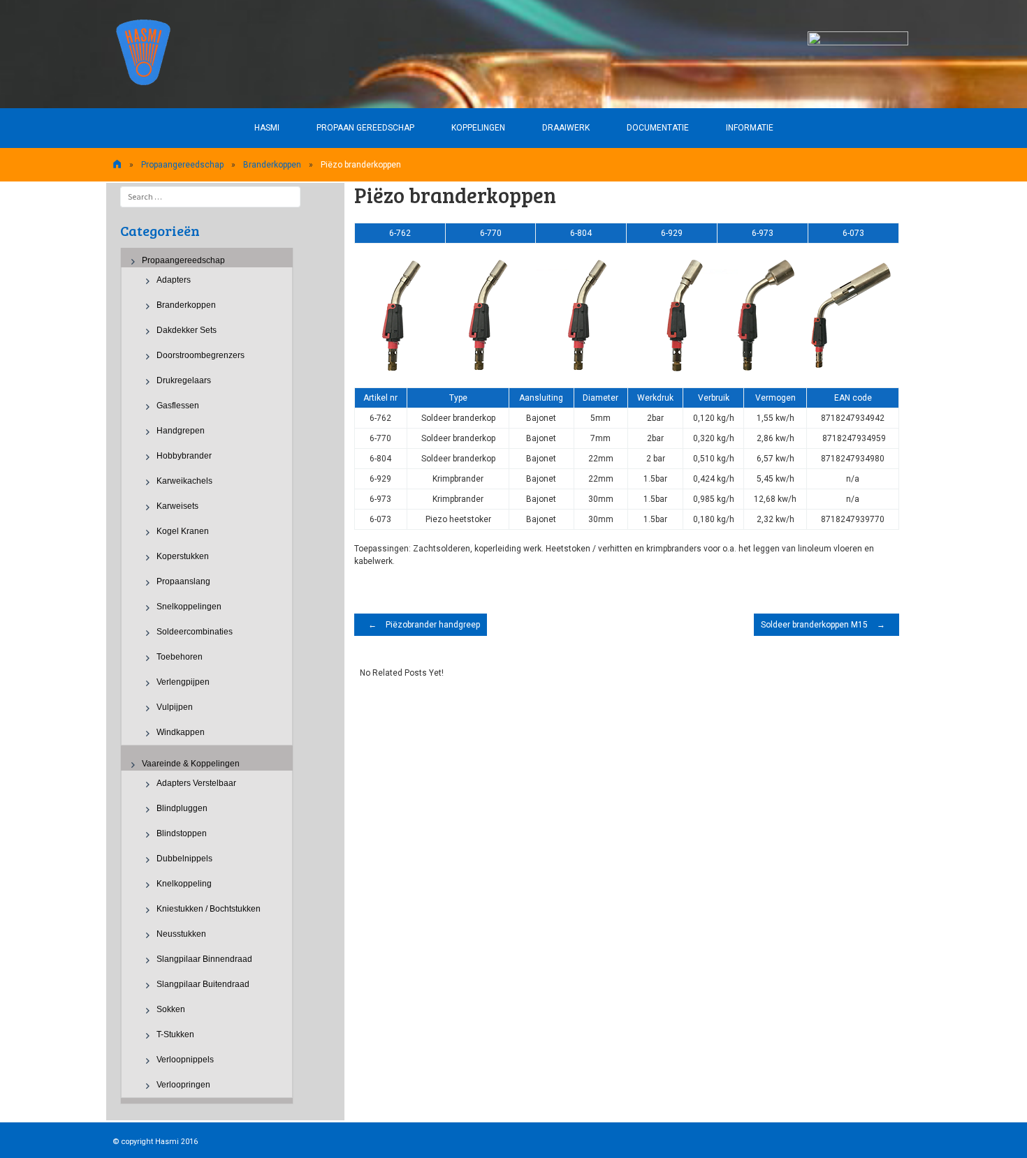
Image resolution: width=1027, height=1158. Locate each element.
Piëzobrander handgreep (424, 625)
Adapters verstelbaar (196, 783)
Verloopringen (183, 1085)
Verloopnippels (185, 1059)
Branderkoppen (272, 165)
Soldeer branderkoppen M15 (823, 625)
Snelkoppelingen (188, 606)
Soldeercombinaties (194, 632)
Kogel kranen (182, 531)
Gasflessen (177, 405)
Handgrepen (180, 431)
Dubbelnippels (184, 858)
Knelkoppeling (184, 884)
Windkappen (180, 732)
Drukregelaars (183, 380)
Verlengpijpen (183, 682)
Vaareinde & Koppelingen (191, 764)
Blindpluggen (181, 808)
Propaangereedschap (182, 165)
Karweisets (177, 506)
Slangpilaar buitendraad (202, 984)
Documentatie (658, 128)
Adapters (173, 280)
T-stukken (175, 1034)
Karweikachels (184, 481)
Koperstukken (182, 556)
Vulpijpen (174, 707)
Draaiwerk (566, 128)
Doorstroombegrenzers (200, 355)
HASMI (266, 128)
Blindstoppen (181, 833)
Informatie (749, 128)
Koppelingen (478, 128)
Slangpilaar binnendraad (204, 959)
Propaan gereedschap (365, 128)
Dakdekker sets (186, 330)
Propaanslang (183, 581)
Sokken (170, 1009)
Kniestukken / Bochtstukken (208, 909)
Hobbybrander (184, 456)
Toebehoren (179, 657)
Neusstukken (181, 934)
